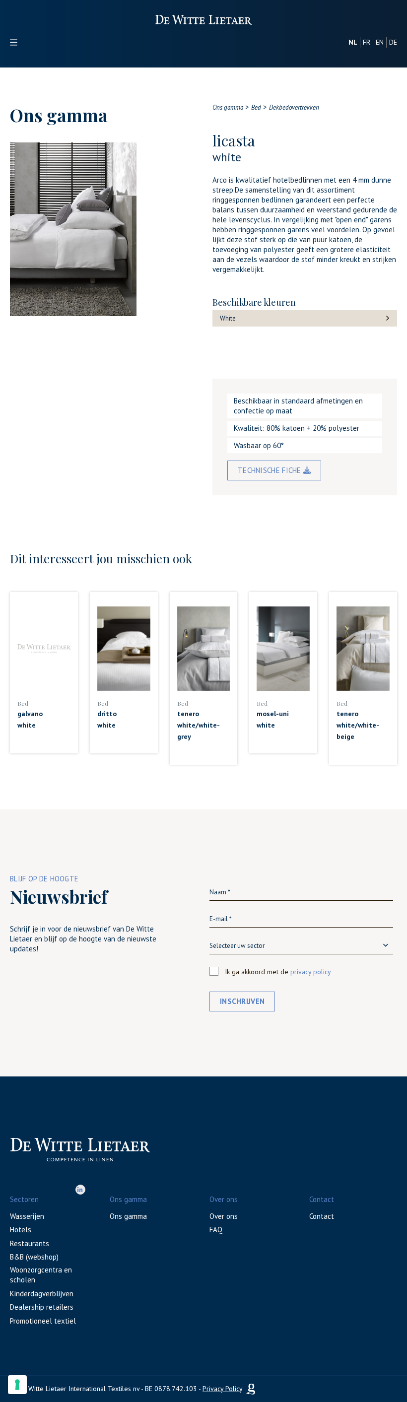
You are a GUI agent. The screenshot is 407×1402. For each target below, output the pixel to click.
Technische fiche (270, 470)
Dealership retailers (41, 1307)
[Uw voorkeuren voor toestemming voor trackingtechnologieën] (17, 1384)
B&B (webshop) (34, 1257)
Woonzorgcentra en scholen (41, 1274)
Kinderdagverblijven (41, 1293)
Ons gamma (128, 1216)
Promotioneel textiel (43, 1321)
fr (366, 42)
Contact (321, 1216)
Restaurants (29, 1243)
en (380, 42)
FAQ (215, 1229)
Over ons (223, 1216)
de (393, 42)
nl (352, 42)
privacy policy (310, 971)
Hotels (20, 1229)
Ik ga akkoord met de (278, 971)
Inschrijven (242, 1001)
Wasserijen (27, 1216)
